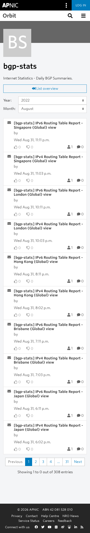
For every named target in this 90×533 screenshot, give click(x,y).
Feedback (65, 520)
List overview (46, 88)
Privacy (16, 516)
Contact (32, 516)
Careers (48, 520)
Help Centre (50, 516)
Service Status (28, 520)
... (58, 462)
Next (78, 462)
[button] (69, 16)
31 (67, 462)
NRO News (70, 516)
